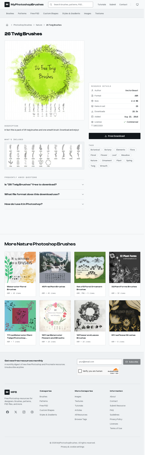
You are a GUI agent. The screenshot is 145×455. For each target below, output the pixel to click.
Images (87, 13)
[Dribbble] (32, 411)
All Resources (80, 413)
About (112, 395)
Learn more (98, 125)
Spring (129, 160)
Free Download (116, 136)
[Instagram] (24, 411)
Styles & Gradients (71, 13)
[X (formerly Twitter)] (16, 411)
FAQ (111, 409)
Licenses (113, 422)
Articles (77, 409)
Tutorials (102, 4)
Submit (112, 4)
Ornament (107, 160)
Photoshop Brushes (23, 25)
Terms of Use (115, 427)
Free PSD (34, 13)
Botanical (95, 149)
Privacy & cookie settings (72, 445)
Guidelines (114, 413)
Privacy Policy (115, 418)
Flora (132, 149)
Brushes (10, 13)
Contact (123, 4)
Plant (119, 160)
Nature (39, 25)
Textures (99, 13)
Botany (108, 149)
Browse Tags (80, 418)
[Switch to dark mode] (137, 4)
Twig (93, 166)
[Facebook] (7, 411)
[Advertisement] (114, 58)
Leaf (114, 155)
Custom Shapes (50, 13)
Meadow (125, 155)
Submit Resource (117, 404)
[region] (44, 80)
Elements (120, 149)
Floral (93, 155)
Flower (104, 155)
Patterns (22, 13)
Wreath (103, 166)
